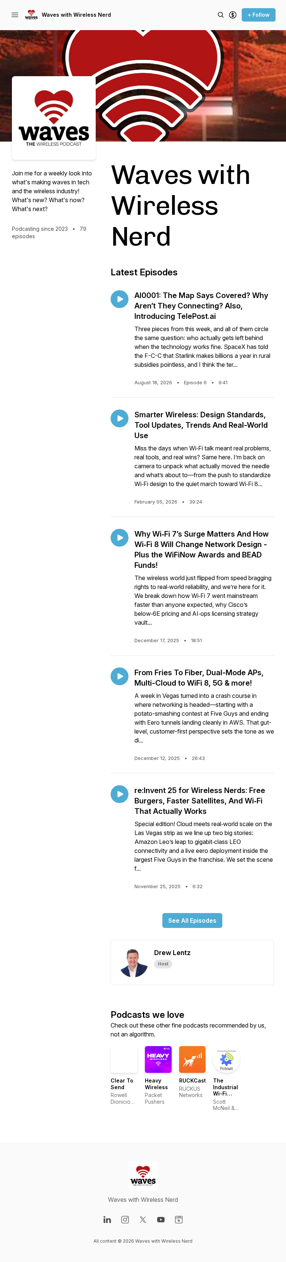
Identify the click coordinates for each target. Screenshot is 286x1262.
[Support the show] (232, 14)
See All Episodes (192, 920)
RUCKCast (192, 1080)
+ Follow (259, 15)
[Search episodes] (221, 14)
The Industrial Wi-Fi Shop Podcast (225, 1093)
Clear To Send (122, 1083)
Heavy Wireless (156, 1083)
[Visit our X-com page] (143, 1219)
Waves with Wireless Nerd (76, 15)
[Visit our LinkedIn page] (107, 1219)
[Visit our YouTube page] (161, 1219)
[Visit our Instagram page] (125, 1219)
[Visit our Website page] (178, 1219)
